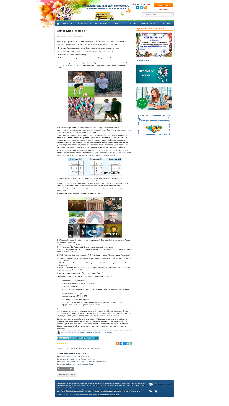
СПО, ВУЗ (132, 23)
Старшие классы (118, 23)
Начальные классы (84, 23)
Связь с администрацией (163, 384)
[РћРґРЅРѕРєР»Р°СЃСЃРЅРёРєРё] (117, 343)
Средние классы (101, 23)
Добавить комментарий (67, 374)
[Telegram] (127, 343)
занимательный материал (80, 348)
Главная (57, 23)
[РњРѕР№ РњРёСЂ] (124, 343)
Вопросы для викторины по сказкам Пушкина (74, 356)
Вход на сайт (163, 5)
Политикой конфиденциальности (109, 394)
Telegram (141, 7)
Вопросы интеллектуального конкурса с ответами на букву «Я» (81, 361)
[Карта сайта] (145, 395)
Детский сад (67, 23)
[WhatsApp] (131, 343)
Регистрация (163, 9)
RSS (145, 7)
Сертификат (166, 23)
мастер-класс (96, 348)
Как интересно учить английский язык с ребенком (76, 359)
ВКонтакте (137, 7)
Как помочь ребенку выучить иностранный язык (75, 364)
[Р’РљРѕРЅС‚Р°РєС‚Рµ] (121, 343)
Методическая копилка (149, 23)
